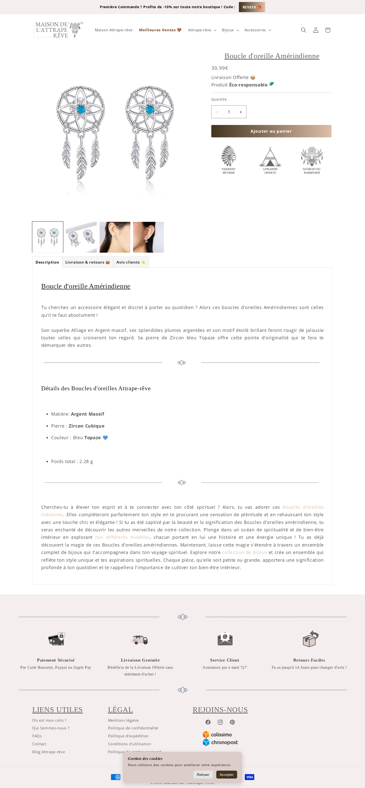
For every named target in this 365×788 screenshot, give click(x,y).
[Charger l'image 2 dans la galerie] (81, 237)
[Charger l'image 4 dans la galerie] (148, 237)
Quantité (219, 99)
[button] (202, 30)
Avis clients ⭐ (131, 262)
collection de (237, 552)
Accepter (227, 775)
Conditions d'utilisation (129, 744)
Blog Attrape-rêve (48, 751)
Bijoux (260, 552)
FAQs (37, 736)
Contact (39, 744)
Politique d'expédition (128, 736)
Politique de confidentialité (133, 728)
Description (47, 262)
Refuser (203, 775)
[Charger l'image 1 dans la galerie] (47, 237)
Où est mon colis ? (49, 720)
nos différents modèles (122, 537)
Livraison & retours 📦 (87, 262)
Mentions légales (123, 720)
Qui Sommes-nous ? (50, 728)
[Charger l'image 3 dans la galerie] (115, 237)
